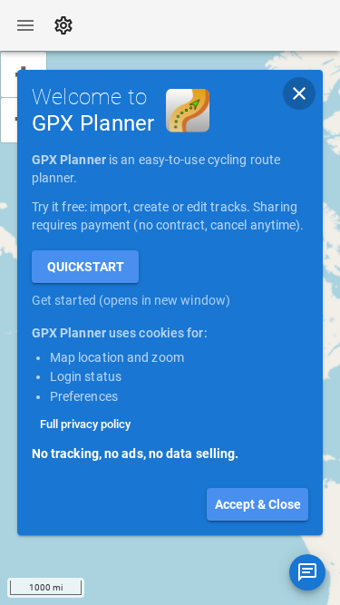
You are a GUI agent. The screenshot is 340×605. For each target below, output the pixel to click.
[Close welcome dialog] (299, 93)
